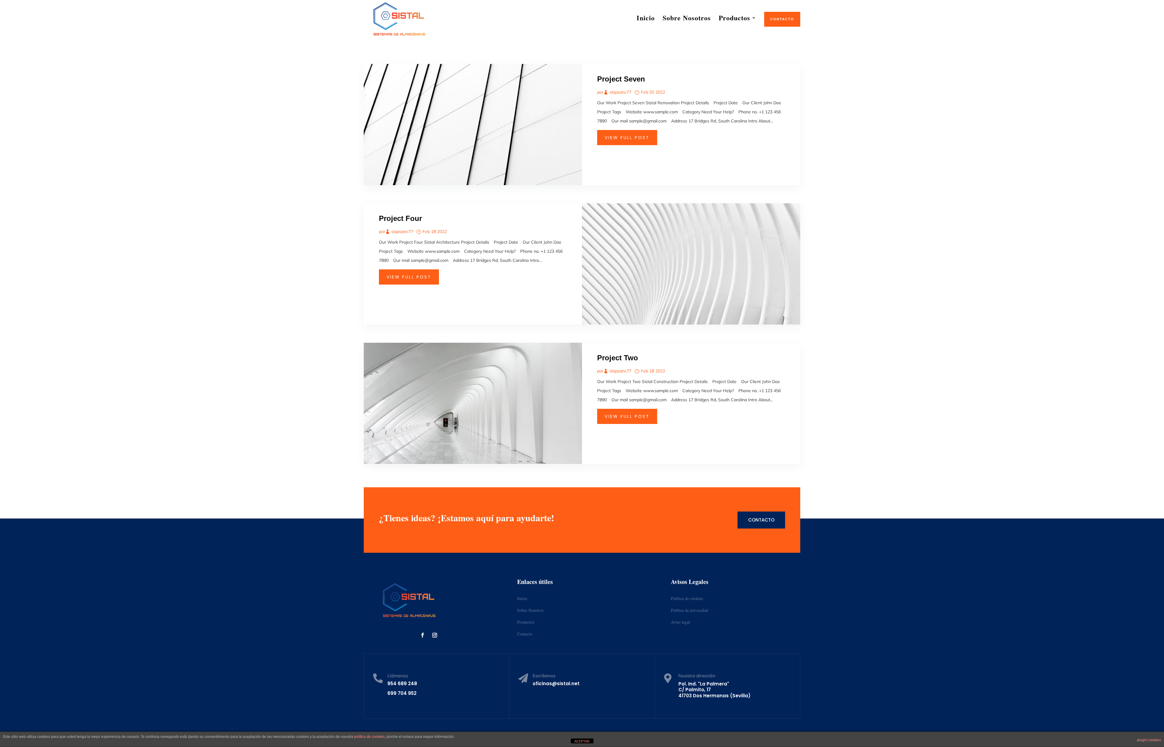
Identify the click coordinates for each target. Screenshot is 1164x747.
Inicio (522, 598)
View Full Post (627, 138)
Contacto (761, 520)
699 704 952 (401, 693)
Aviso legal (680, 622)
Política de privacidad (689, 610)
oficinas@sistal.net (556, 683)
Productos (525, 622)
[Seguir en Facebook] (422, 635)
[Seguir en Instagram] (435, 635)
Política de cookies (687, 598)
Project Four (400, 218)
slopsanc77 (620, 92)
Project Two (617, 358)
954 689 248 (402, 683)
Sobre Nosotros (530, 610)
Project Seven (621, 79)
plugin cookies (1149, 740)
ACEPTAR (582, 741)
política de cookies (369, 737)
